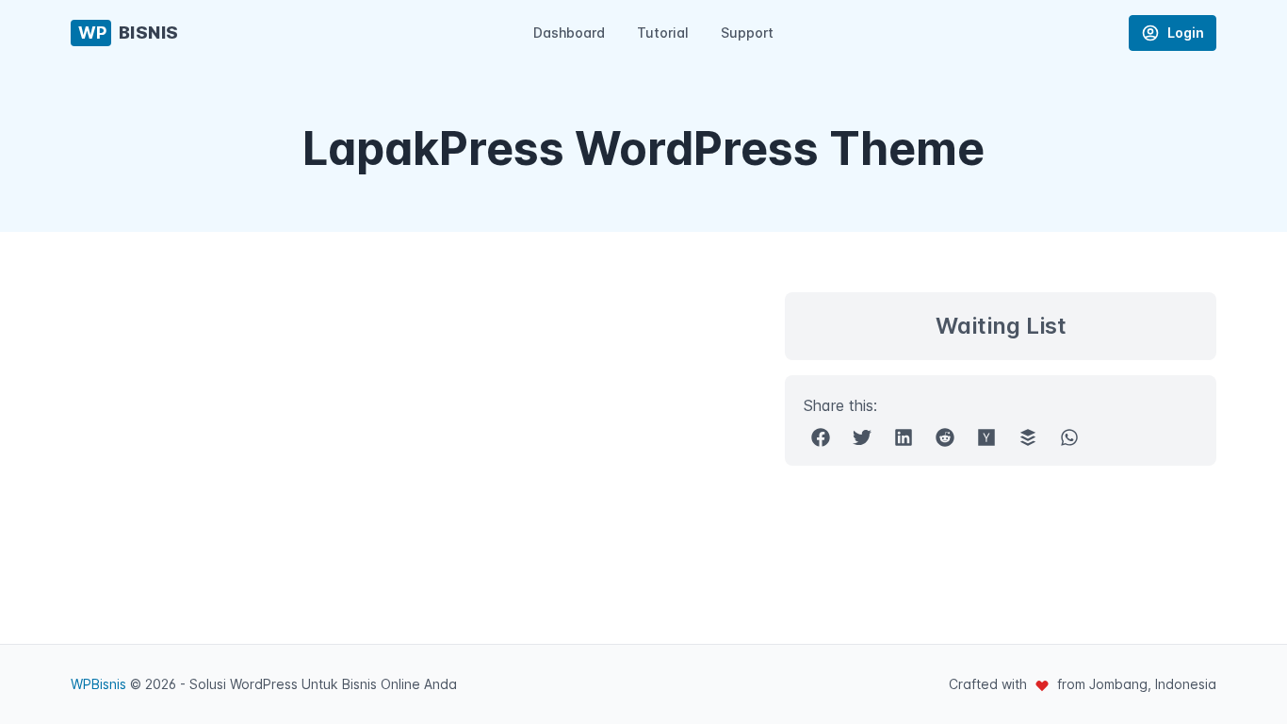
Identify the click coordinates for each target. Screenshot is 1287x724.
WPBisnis (98, 684)
